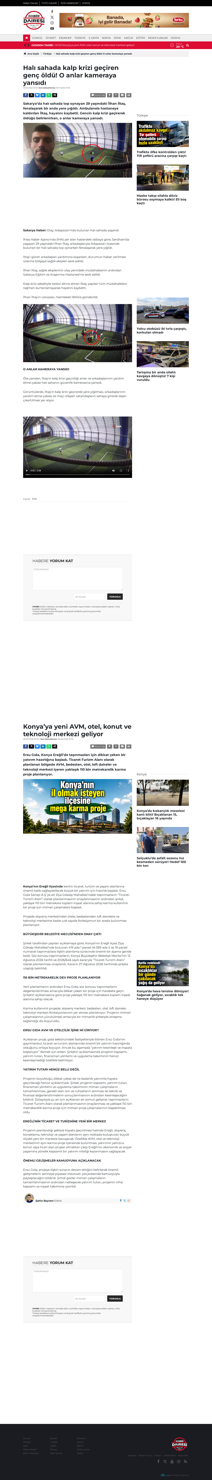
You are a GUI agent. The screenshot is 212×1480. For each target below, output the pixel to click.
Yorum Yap (100, 95)
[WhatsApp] (48, 95)
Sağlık (128, 37)
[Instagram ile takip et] (52, 23)
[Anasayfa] (26, 38)
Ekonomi (65, 37)
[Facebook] (25, 95)
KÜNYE (86, 3)
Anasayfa (132, 1455)
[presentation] (25, 45)
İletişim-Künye (145, 1455)
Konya (106, 37)
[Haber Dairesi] (34, 20)
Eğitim (140, 37)
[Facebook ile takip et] (52, 12)
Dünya (175, 37)
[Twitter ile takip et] (52, 17)
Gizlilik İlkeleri (170, 1455)
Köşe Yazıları (56, 1453)
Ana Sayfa (33, 53)
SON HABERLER (69, 3)
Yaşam (80, 1453)
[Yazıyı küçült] (115, 95)
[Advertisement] (77, 202)
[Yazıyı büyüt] (109, 95)
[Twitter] (31, 95)
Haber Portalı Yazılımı (177, 1475)
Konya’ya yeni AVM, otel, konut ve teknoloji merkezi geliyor (98, 45)
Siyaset (51, 37)
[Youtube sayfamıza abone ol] (52, 28)
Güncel (37, 37)
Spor (117, 37)
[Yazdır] (128, 95)
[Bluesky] (37, 95)
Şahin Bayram (45, 1200)
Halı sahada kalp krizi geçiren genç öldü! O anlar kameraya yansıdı (94, 53)
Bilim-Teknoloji (31, 1453)
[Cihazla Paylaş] (54, 95)
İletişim (158, 1455)
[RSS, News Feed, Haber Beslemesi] (185, 1461)
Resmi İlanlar (158, 37)
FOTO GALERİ (49, 3)
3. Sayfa (94, 37)
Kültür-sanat (83, 1449)
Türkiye (80, 37)
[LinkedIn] (43, 95)
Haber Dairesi (30, 3)
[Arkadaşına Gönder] (122, 95)
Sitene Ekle (183, 1455)
